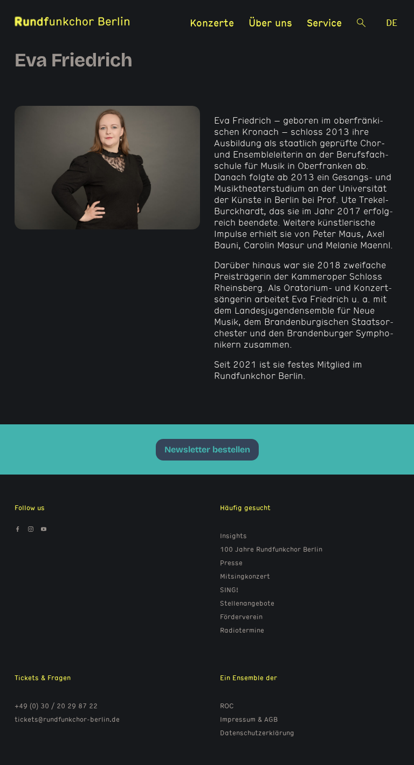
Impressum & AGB (249, 719)
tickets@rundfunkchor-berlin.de (67, 719)
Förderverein (241, 616)
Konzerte (212, 22)
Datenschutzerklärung (257, 732)
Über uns (270, 22)
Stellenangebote (247, 603)
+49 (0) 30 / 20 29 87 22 (56, 705)
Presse (231, 562)
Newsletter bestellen (207, 449)
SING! (229, 589)
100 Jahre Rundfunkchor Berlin (271, 549)
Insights (233, 535)
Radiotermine (242, 630)
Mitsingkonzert (245, 576)
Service (324, 22)
